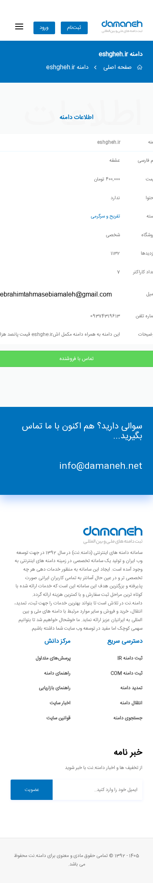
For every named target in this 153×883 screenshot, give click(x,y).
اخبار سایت (60, 703)
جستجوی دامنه (127, 718)
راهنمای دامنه (57, 673)
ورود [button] (44, 28)
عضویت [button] (31, 790)
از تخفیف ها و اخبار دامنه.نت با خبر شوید (103, 768)
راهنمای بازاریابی (55, 688)
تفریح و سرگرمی (105, 216)
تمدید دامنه (131, 688)
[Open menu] (19, 26)
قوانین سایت (59, 718)
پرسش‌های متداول (53, 658)
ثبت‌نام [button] (74, 28)
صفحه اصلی (118, 67)
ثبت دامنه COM (126, 673)
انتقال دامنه (131, 703)
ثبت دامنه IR (130, 658)
